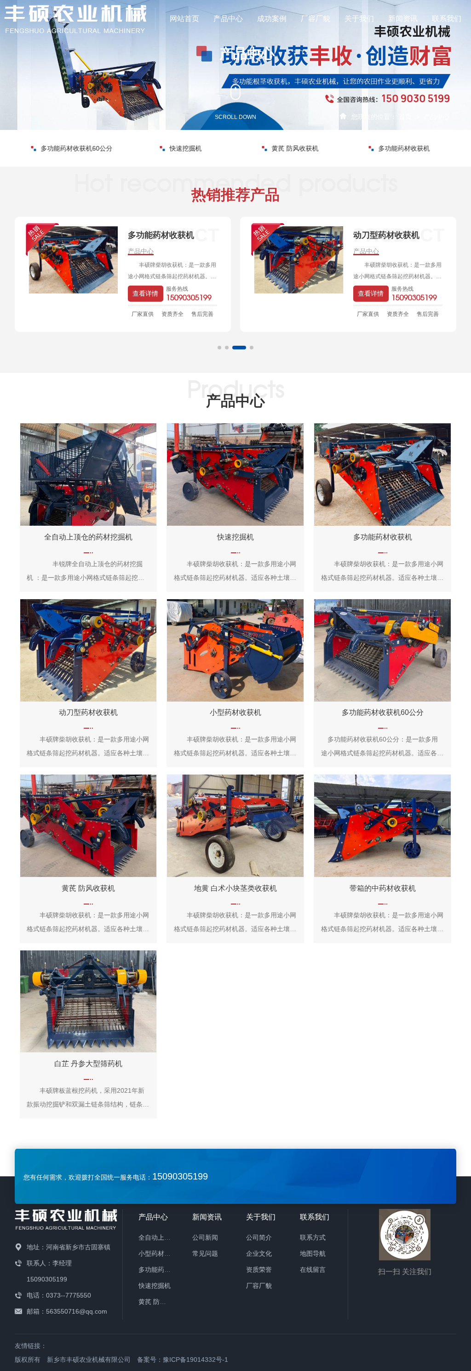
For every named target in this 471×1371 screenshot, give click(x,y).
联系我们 (446, 18)
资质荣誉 (259, 1269)
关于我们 (359, 18)
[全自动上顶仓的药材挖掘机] (299, 260)
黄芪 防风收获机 (185, 148)
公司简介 (259, 1237)
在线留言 (313, 1269)
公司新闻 (205, 1237)
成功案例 (272, 18)
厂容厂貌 (315, 18)
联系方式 (313, 1237)
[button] (219, 347)
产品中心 (228, 18)
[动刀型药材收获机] (73, 260)
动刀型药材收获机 (404, 148)
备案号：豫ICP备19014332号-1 (182, 1359)
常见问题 (205, 1253)
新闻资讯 (403, 18)
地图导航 (313, 1253)
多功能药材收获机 (295, 148)
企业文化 (259, 1253)
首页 (405, 116)
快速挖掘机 (77, 148)
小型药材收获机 (161, 1253)
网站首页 (184, 18)
